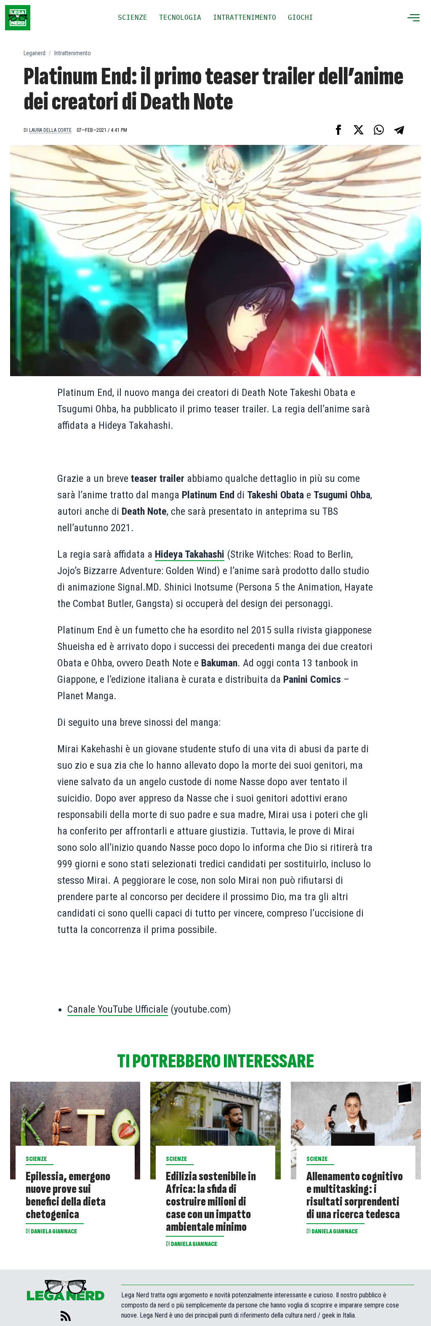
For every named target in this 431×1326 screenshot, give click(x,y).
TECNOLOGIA (180, 17)
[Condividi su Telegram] (399, 129)
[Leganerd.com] (17, 17)
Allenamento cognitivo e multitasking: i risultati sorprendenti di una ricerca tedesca (354, 1195)
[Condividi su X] (358, 129)
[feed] (66, 1316)
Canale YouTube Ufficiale (117, 1009)
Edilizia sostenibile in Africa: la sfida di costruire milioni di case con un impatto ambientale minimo (211, 1201)
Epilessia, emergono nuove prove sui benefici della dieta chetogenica (68, 1195)
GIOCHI (300, 17)
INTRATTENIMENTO (244, 17)
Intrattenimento (72, 53)
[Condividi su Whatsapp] (378, 129)
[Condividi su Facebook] (338, 129)
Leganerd (34, 53)
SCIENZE (132, 17)
